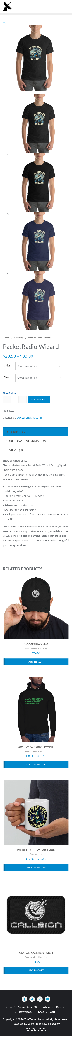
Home (6, 337)
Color (7, 365)
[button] (4, 23)
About (47, 1007)
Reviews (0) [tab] (14, 450)
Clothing (19, 337)
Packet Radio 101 (27, 1007)
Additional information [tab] (26, 441)
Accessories (24, 417)
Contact (61, 1007)
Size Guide (9, 393)
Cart (52, 1011)
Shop (41, 1011)
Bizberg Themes (36, 1028)
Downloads (26, 1011)
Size (6, 377)
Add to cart (39, 399)
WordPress (34, 1023)
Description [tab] (15, 432)
